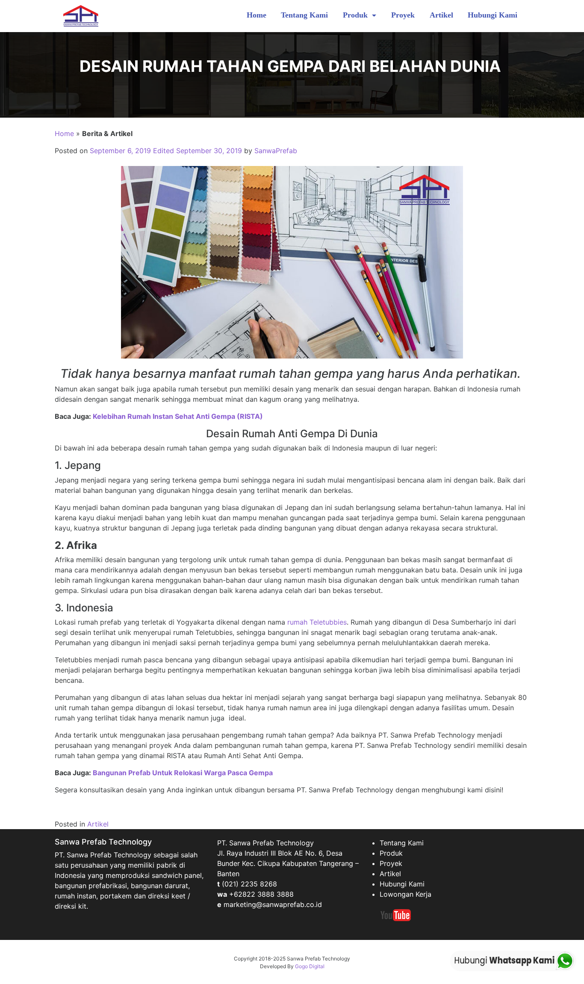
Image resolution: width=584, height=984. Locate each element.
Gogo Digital (309, 966)
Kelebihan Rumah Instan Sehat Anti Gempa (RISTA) (178, 416)
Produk (356, 15)
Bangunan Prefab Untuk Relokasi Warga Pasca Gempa (183, 772)
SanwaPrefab (275, 150)
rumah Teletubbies (317, 622)
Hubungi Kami (492, 15)
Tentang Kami (304, 15)
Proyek (403, 15)
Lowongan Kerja (405, 894)
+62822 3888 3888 (261, 894)
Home (256, 15)
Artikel (441, 15)
